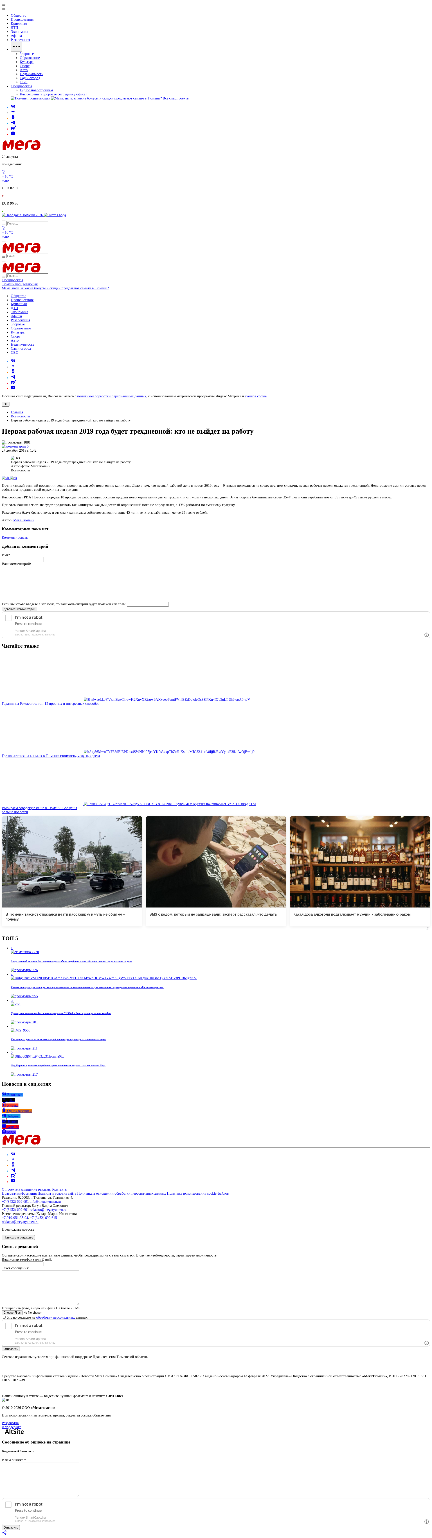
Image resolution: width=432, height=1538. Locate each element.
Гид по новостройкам (36, 90)
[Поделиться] (4, 1534)
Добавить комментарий (19, 609)
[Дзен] (13, 113)
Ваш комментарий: (16, 564)
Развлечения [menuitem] (20, 40)
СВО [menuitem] (23, 82)
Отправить (11, 1349)
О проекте (10, 1189)
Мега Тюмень (23, 520)
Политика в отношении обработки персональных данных (121, 1193)
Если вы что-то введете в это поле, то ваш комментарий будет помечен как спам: (64, 604)
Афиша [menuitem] (16, 36)
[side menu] (3, 9)
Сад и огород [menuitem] (30, 78)
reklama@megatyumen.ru (20, 1222)
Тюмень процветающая (20, 284)
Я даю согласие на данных (47, 1317)
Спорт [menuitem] (24, 66)
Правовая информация (19, 1193)
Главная (17, 412)
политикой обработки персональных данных (111, 396)
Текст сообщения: (15, 1268)
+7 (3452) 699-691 (15, 1201)
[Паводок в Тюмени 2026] (23, 215)
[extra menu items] (16, 47)
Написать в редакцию (18, 1237)
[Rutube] (13, 129)
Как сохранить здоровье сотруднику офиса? (53, 94)
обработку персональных (55, 1317)
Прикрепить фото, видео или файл (41, 1308)
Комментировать (15, 537)
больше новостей (15, 812)
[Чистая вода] (55, 215)
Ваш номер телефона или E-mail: (27, 1259)
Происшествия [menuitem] (22, 19)
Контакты (59, 1189)
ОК (6, 404)
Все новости (20, 416)
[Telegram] (13, 123)
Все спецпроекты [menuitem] (176, 98)
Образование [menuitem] (30, 58)
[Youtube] (13, 134)
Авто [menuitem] (24, 70)
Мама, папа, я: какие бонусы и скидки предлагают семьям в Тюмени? (55, 288)
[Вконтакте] (13, 107)
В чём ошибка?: (14, 1460)
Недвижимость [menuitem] (31, 74)
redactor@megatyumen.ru (48, 1209)
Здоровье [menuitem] (27, 54)
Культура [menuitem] (27, 62)
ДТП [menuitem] (14, 27)
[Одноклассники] (13, 118)
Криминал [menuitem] (19, 23)
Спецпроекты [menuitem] (21, 86)
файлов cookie (256, 396)
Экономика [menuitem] (19, 32)
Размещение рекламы (34, 1189)
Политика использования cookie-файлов (198, 1193)
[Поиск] (3, 220)
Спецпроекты (12, 280)
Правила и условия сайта (57, 1193)
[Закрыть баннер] (3, 5)
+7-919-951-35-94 (15, 1218)
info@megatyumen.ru (45, 1201)
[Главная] (53, 149)
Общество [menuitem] (18, 15)
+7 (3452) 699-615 (43, 1218)
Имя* (6, 555)
